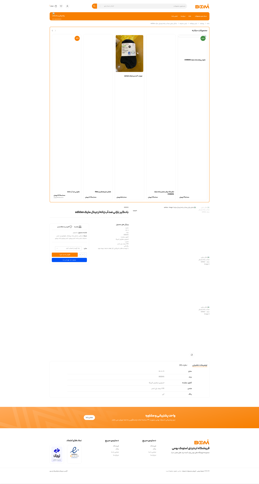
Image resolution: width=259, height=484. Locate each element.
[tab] (199, 365)
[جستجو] (94, 6)
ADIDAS (126, 207)
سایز (85, 248)
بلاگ (154, 449)
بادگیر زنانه (75, 236)
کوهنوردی (63, 236)
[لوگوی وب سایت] (202, 6)
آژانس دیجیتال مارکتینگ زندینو (58, 471)
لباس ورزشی (72, 238)
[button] (55, 30)
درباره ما (153, 455)
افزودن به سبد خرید (64, 255)
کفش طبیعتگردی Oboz (103, 192)
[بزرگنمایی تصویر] (191, 354)
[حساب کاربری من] (67, 6)
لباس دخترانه (183, 24)
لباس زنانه (79, 238)
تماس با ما (152, 452)
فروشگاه (153, 446)
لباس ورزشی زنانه (63, 238)
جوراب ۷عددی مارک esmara (133, 76)
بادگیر (81, 236)
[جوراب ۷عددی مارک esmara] (129, 53)
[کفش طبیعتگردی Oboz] (98, 111)
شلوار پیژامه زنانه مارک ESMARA (195, 60)
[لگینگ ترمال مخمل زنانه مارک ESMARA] (161, 111)
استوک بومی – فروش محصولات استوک (193, 471)
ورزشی (56, 238)
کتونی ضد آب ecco (73, 192)
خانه (208, 24)
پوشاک (202, 24)
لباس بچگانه (193, 24)
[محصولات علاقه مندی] (61, 6)
